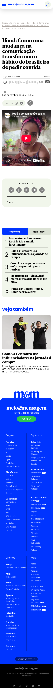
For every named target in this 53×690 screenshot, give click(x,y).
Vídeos (8, 479)
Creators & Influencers (35, 477)
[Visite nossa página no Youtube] (39, 685)
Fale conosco (36, 580)
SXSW (8, 505)
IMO (33, 500)
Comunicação (11, 445)
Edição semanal (37, 586)
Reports (9, 493)
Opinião (9, 459)
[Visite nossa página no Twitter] (20, 685)
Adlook (34, 550)
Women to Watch (38, 590)
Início (4, 23)
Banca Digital (11, 486)
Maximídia (10, 523)
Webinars (9, 482)
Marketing (10, 449)
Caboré (9, 530)
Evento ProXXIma (13, 519)
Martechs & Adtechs (35, 487)
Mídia (8, 452)
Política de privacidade (35, 575)
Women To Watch (13, 466)
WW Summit (11, 516)
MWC (8, 509)
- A (6, 103)
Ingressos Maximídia (35, 601)
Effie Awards (14, 23)
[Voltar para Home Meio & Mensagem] (24, 4)
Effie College (11, 640)
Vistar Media (36, 522)
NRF (7, 512)
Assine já (26, 418)
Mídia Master (11, 577)
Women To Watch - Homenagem (13, 606)
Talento (34, 464)
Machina (34, 526)
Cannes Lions (11, 502)
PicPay (33, 515)
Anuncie (34, 571)
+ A (11, 103)
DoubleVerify (36, 546)
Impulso (34, 511)
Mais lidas (39, 231)
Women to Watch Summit (16, 567)
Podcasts (9, 475)
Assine (33, 564)
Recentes (14, 231)
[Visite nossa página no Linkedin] (33, 685)
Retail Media (36, 472)
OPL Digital (35, 508)
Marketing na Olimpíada (36, 452)
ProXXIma (10, 463)
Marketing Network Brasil (16, 585)
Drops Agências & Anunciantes (38, 459)
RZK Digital (35, 543)
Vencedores (26, 23)
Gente (8, 456)
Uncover (34, 536)
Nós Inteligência (37, 519)
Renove (34, 567)
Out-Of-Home (36, 482)
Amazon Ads (36, 504)
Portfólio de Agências (14, 489)
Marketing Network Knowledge (13, 599)
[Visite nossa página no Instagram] (26, 685)
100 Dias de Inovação (35, 446)
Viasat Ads (35, 529)
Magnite (34, 533)
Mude (33, 540)
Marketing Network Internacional (13, 626)
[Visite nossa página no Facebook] (14, 685)
